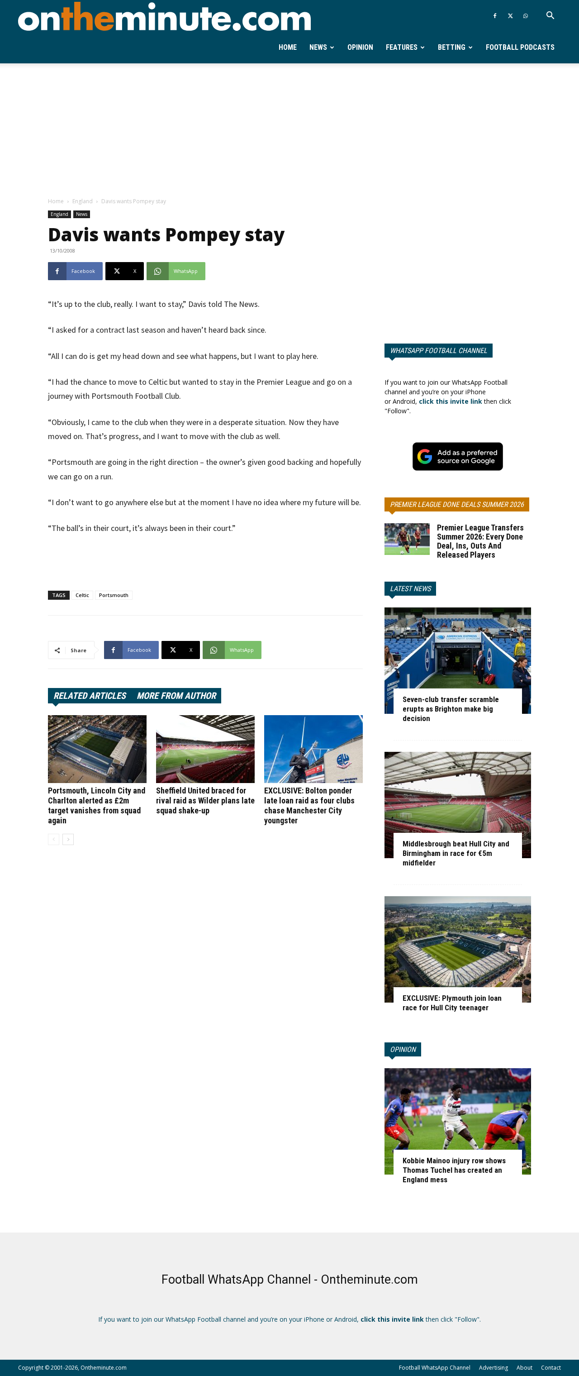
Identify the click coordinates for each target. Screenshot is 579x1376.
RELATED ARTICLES (89, 695)
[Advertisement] (289, 130)
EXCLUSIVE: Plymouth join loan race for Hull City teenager (452, 1003)
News (318, 47)
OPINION (403, 1049)
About (524, 1367)
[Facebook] (495, 16)
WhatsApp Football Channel (438, 350)
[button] (550, 16)
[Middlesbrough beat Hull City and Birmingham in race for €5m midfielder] (457, 805)
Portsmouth (113, 595)
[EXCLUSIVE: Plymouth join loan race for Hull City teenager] (457, 949)
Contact (551, 1367)
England (82, 201)
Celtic (82, 595)
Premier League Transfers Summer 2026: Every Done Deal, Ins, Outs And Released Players (480, 541)
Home (288, 47)
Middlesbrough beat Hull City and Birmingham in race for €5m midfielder (456, 853)
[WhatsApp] (525, 16)
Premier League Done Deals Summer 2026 (457, 504)
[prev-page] (53, 839)
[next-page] (68, 839)
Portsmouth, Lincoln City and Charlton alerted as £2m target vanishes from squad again (96, 805)
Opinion (360, 47)
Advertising (493, 1367)
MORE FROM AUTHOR (176, 695)
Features (402, 47)
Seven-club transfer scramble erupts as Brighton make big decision (451, 709)
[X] (510, 16)
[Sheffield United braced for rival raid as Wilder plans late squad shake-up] (205, 749)
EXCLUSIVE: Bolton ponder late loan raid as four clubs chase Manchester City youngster (309, 805)
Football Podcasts (520, 47)
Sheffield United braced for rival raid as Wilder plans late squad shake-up (205, 800)
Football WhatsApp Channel (434, 1367)
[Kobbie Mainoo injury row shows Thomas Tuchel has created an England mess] (457, 1121)
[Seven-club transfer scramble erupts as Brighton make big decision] (457, 660)
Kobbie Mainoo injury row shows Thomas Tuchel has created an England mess (454, 1170)
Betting (451, 47)
